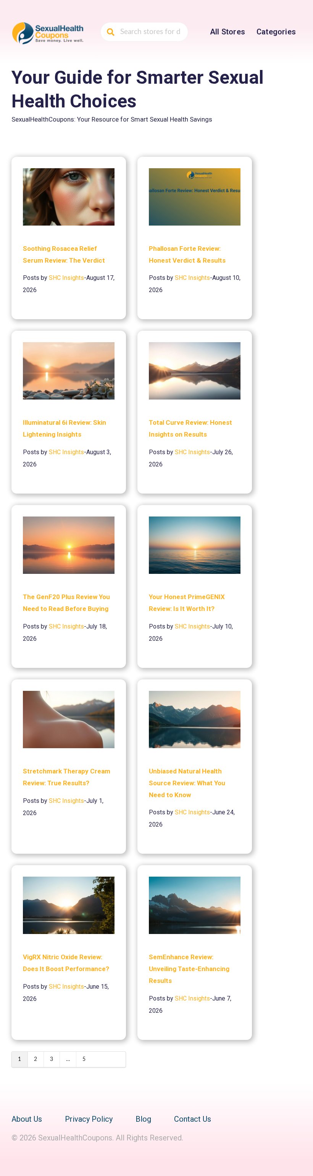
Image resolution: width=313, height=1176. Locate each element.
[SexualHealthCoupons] (47, 32)
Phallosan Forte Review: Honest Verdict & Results (187, 254)
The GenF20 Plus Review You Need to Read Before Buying (66, 602)
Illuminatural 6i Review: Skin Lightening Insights (64, 428)
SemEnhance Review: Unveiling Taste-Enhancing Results (189, 968)
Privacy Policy (89, 1119)
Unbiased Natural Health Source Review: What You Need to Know (187, 783)
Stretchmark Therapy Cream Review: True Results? (66, 777)
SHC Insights (66, 277)
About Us (26, 1119)
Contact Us (192, 1119)
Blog (143, 1119)
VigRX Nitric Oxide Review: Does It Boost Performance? (66, 963)
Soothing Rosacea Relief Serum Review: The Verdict (64, 254)
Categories (276, 31)
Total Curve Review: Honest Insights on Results (190, 428)
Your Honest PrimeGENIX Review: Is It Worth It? (187, 602)
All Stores (227, 31)
